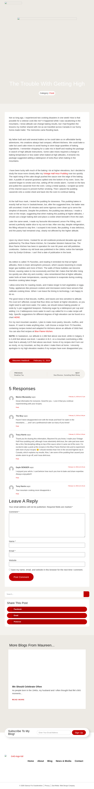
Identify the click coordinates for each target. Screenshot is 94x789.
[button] (87, 4)
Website (12, 560)
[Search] (86, 594)
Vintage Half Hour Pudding (55, 173)
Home (31, 761)
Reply (17, 407)
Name (12, 541)
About (40, 761)
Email (12, 551)
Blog (49, 761)
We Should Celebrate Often (27, 686)
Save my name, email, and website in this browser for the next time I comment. (47, 570)
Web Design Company (67, 785)
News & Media (63, 761)
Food (51, 93)
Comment (14, 512)
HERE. (17, 317)
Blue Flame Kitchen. (44, 331)
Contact (79, 761)
